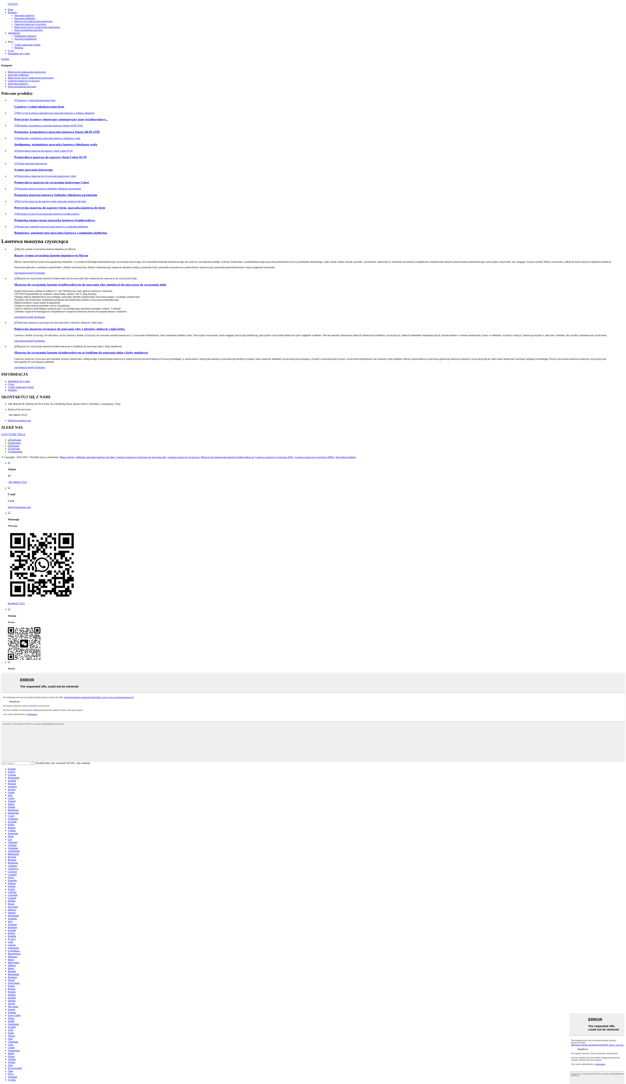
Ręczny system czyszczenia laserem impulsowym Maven (51, 255)
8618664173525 (16, 603)
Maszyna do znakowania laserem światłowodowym (227, 457)
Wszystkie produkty (345, 457)
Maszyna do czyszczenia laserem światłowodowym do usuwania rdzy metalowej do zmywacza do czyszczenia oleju (90, 284)
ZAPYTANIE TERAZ (13, 434)
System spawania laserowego (33, 169)
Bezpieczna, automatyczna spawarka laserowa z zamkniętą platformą (60, 232)
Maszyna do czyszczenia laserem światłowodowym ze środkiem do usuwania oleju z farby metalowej (81, 352)
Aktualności (14, 33)
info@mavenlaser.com (19, 420)
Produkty (12, 12)
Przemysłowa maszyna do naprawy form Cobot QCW (50, 157)
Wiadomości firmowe (25, 36)
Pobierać (18, 47)
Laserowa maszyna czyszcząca (30, 24)
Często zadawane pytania (27, 44)
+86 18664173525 (17, 482)
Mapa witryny (67, 457)
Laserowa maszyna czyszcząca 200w (274, 457)
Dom (10, 9)
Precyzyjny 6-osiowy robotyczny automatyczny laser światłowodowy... (61, 119)
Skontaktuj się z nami (19, 53)
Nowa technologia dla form (28, 30)
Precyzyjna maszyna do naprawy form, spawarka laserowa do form (59, 207)
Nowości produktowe (25, 38)
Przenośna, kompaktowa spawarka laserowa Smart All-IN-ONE (57, 132)
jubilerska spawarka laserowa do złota (95, 457)
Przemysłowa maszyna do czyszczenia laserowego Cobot (51, 182)
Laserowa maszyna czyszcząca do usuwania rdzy (141, 457)
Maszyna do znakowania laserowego (33, 21)
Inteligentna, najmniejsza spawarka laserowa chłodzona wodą (55, 144)
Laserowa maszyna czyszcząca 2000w (314, 457)
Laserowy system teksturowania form (39, 106)
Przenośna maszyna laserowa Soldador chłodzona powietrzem (55, 195)
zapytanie (19, 272)
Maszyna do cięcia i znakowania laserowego (37, 27)
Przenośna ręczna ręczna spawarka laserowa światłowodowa (54, 220)
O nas (11, 50)
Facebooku (39, 272)
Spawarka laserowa (24, 15)
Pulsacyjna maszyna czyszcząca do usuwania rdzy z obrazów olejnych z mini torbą (69, 329)
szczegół (28, 272)
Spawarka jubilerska (24, 18)
